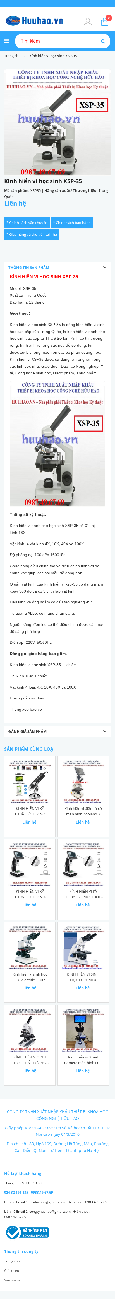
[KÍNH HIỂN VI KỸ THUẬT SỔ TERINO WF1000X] (30, 782)
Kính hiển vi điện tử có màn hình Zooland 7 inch (83, 814)
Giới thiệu (11, 1270)
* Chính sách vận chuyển (26, 222)
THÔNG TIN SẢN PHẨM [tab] (28, 267)
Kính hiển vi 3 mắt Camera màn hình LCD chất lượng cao (83, 1063)
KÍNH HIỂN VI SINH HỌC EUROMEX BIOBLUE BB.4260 (83, 980)
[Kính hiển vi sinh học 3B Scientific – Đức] (30, 947)
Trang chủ (12, 1261)
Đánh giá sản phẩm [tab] (27, 731)
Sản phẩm (12, 1280)
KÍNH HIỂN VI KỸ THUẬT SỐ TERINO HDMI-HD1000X (30, 897)
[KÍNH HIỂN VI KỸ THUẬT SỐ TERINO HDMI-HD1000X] (30, 864)
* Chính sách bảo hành (72, 222)
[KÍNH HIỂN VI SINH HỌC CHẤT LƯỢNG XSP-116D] (30, 1030)
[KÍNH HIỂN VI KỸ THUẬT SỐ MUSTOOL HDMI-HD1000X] (83, 864)
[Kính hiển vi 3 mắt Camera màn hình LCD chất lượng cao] (83, 1030)
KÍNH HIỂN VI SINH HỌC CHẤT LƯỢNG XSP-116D (29, 1063)
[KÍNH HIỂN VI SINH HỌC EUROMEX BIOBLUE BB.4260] (83, 947)
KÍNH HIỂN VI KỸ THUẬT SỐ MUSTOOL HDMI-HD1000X (83, 897)
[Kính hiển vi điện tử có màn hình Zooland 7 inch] (83, 782)
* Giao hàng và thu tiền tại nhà (31, 234)
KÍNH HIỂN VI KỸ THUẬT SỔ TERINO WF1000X (30, 814)
